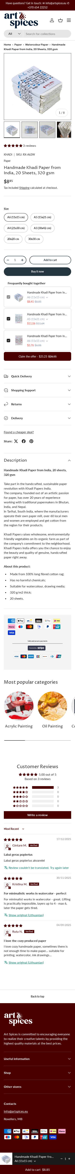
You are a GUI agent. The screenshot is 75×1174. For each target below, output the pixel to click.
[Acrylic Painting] (18, 706)
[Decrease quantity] (61, 1159)
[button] (60, 20)
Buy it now (37, 271)
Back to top (37, 996)
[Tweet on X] (16, 441)
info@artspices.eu (16, 1111)
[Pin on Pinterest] (31, 441)
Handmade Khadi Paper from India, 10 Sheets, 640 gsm (47, 314)
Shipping (24, 187)
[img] (13, 839)
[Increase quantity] (69, 1159)
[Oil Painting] (52, 706)
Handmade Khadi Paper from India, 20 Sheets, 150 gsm (47, 336)
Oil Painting (52, 726)
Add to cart (50, 260)
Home (7, 44)
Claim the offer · (38, 356)
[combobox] (37, 34)
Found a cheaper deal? (19, 432)
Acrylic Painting (18, 726)
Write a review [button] (37, 815)
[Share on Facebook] (24, 441)
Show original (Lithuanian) (26, 915)
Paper (18, 44)
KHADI (8, 154)
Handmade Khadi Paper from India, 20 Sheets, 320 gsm (47, 292)
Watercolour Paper (36, 44)
